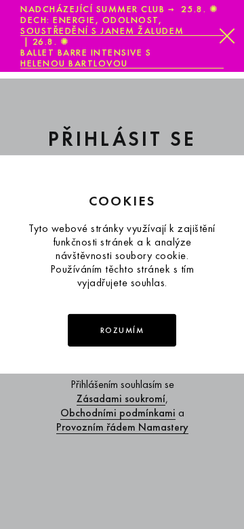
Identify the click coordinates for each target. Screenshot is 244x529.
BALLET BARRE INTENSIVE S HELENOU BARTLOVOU (85, 57)
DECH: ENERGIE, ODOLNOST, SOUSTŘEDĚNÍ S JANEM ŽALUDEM (102, 25)
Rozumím (122, 330)
